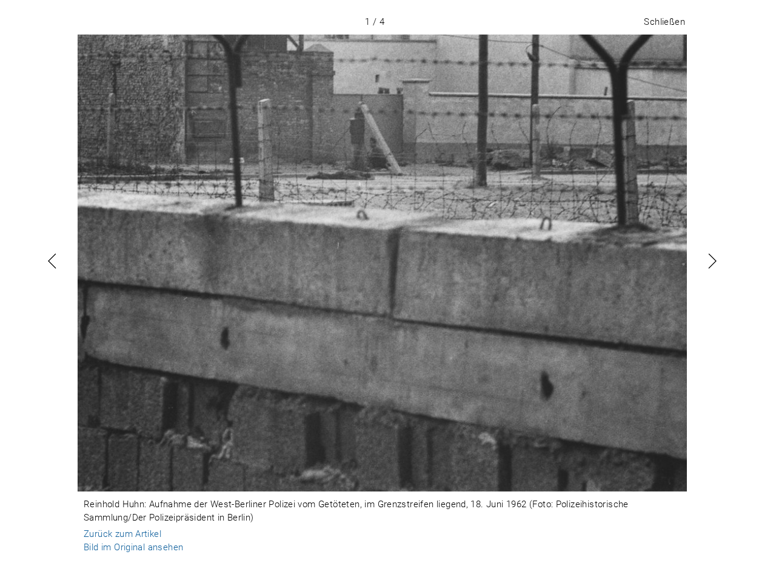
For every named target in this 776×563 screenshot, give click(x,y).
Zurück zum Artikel (122, 533)
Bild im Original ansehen (133, 547)
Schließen (664, 21)
